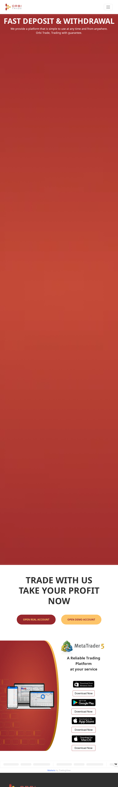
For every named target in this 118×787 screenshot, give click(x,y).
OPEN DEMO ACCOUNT (81, 619)
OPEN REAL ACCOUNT (36, 619)
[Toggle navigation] (108, 7)
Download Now (84, 693)
